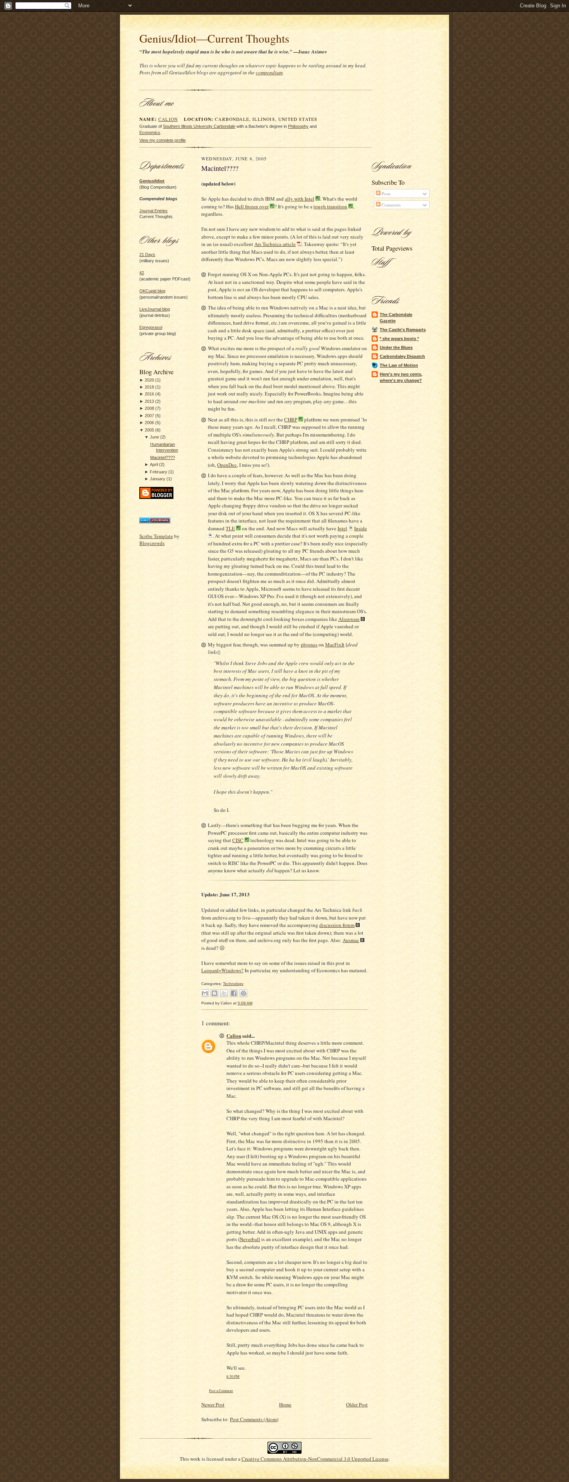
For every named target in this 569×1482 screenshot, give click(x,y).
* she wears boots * (399, 338)
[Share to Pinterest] (243, 993)
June (154, 437)
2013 (149, 401)
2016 (149, 394)
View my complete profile (162, 140)
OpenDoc (227, 464)
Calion (168, 119)
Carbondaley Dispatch (402, 356)
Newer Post (213, 1404)
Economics (149, 132)
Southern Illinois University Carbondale (199, 126)
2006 (149, 422)
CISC (237, 840)
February (158, 471)
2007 (149, 415)
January (157, 478)
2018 (149, 387)
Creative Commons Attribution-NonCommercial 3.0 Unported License (315, 1458)
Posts (385, 193)
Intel (342, 528)
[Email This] (205, 993)
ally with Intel (299, 198)
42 (141, 272)
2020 (149, 380)
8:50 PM (233, 1376)
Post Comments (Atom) (254, 1419)
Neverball (250, 1239)
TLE (230, 528)
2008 (149, 408)
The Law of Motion (399, 365)
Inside (360, 528)
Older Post (357, 1404)
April (154, 464)
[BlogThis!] (214, 993)
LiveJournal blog (154, 309)
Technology (233, 984)
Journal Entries (153, 210)
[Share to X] (224, 993)
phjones (309, 644)
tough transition (330, 206)
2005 (149, 430)
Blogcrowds (152, 543)
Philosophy (298, 126)
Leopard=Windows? (222, 970)
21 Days (147, 254)
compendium (269, 72)
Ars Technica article (275, 244)
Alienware (349, 618)
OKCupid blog (152, 291)
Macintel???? (162, 457)
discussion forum (337, 925)
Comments (390, 205)
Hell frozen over (252, 206)
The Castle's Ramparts (403, 329)
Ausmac (351, 940)
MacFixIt (334, 644)
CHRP (290, 419)
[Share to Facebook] (234, 993)
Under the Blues (396, 347)
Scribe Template (156, 536)
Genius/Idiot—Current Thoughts (214, 38)
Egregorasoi (150, 327)
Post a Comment (221, 1390)
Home (285, 1404)
